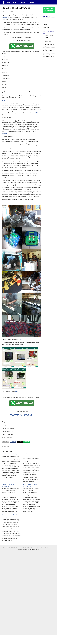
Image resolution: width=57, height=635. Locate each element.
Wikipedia (38, 113)
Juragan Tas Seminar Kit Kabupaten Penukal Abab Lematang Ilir (48, 50)
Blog (44, 19)
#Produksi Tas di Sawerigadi (14, 445)
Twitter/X (20, 441)
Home (8, 2)
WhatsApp (27, 441)
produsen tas (5, 17)
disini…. (21, 339)
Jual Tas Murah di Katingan (10, 454)
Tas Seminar (46, 27)
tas (35, 121)
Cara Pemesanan (22, 2)
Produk (14, 2)
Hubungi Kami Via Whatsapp (48, 9)
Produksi (4, 11)
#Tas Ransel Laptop (28, 445)
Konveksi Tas (46, 21)
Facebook (13, 441)
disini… (16, 391)
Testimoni (31, 2)
